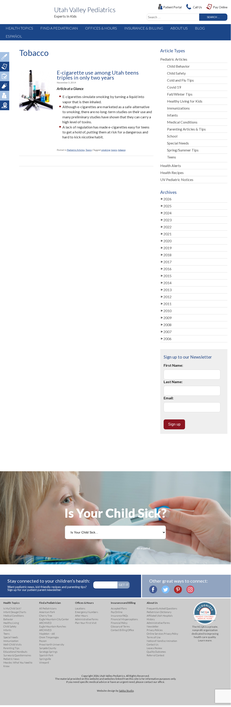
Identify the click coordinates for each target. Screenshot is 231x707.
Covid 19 (174, 87)
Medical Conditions (182, 122)
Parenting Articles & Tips (186, 129)
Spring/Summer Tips (183, 150)
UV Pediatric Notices (176, 179)
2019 (167, 248)
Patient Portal (172, 7)
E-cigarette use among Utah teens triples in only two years (98, 75)
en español (143, 548)
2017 (167, 262)
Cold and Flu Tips (180, 80)
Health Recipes (172, 172)
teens (114, 150)
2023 (167, 220)
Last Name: (173, 382)
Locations (4, 105)
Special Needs (178, 143)
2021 (167, 234)
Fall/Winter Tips (179, 94)
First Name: (173, 365)
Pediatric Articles (76, 150)
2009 (167, 318)
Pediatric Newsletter (4, 86)
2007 (167, 331)
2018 (167, 255)
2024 (167, 213)
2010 (167, 311)
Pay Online (220, 7)
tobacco (122, 150)
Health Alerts (170, 165)
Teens (89, 150)
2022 (167, 227)
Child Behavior (178, 66)
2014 (167, 283)
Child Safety (176, 73)
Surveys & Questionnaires (4, 76)
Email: (169, 398)
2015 (167, 276)
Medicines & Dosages (4, 57)
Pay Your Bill (4, 66)
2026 (167, 199)
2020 (167, 241)
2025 (167, 206)
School (172, 136)
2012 (167, 297)
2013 (167, 290)
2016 (167, 269)
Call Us (197, 7)
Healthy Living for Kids (184, 101)
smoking (105, 150)
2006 (167, 338)
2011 (167, 304)
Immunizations (178, 108)
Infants (172, 115)
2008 (167, 325)
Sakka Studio (126, 690)
